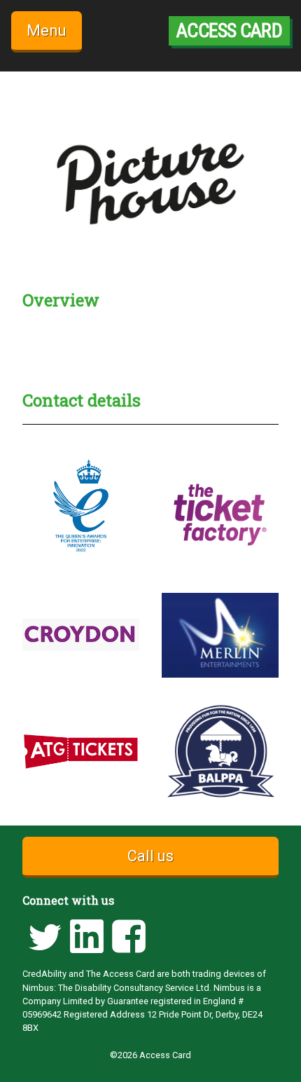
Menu (46, 30)
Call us (150, 856)
